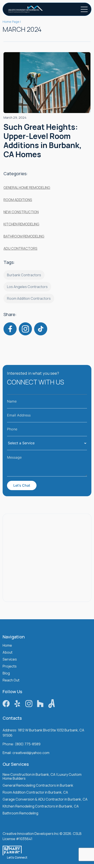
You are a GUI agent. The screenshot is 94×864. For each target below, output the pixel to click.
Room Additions (17, 199)
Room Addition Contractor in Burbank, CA (35, 793)
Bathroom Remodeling (23, 236)
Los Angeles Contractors (27, 286)
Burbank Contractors (24, 275)
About (7, 653)
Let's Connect (17, 857)
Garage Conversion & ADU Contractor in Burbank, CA (45, 799)
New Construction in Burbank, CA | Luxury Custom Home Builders (42, 777)
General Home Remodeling (26, 187)
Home (7, 646)
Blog (6, 673)
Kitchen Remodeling (21, 224)
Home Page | (12, 22)
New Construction (21, 212)
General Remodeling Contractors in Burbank (38, 786)
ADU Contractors (20, 248)
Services (10, 660)
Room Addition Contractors (29, 298)
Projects (10, 666)
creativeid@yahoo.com (30, 753)
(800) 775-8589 (27, 744)
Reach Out (11, 680)
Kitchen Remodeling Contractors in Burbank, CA (41, 806)
